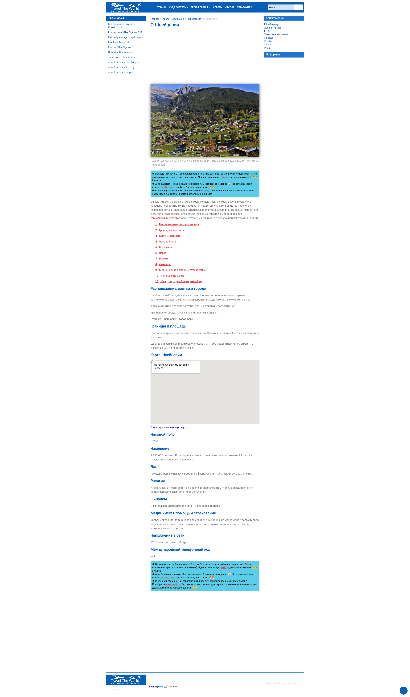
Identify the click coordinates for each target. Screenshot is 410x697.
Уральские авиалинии (276, 34)
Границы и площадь (169, 230)
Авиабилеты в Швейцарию (124, 62)
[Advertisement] (205, 57)
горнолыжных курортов (165, 218)
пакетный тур (173, 584)
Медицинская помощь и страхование (180, 269)
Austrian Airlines (272, 27)
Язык (160, 253)
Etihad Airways (272, 24)
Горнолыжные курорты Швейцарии (121, 25)
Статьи (229, 7)
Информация (194, 18)
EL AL (267, 31)
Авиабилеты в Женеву (121, 67)
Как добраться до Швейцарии (125, 37)
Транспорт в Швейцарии (122, 57)
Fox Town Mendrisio (119, 42)
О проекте (117, 686)
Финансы (163, 264)
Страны (161, 7)
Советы (217, 7)
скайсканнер (168, 187)
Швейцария (115, 18)
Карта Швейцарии (168, 235)
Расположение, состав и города (177, 224)
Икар (267, 47)
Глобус (268, 44)
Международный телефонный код (179, 281)
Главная (155, 18)
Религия (162, 258)
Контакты (117, 689)
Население (163, 247)
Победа (268, 37)
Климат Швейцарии (119, 47)
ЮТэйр (268, 41)
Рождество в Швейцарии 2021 (126, 32)
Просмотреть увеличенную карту (169, 427)
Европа (165, 18)
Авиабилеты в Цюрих (121, 72)
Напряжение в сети (169, 275)
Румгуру (225, 177)
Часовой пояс (165, 241)
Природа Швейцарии (120, 52)
